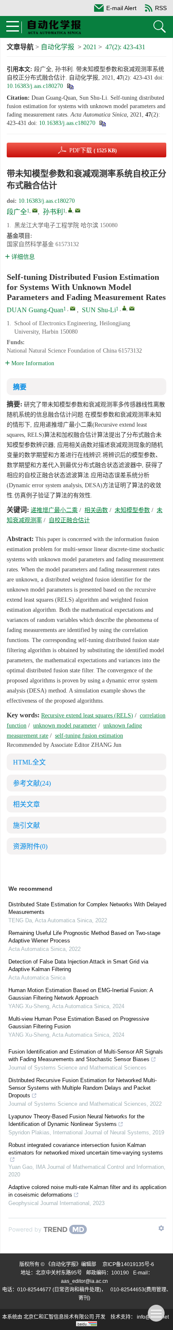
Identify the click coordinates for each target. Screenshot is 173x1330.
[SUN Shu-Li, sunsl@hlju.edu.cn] (124, 308)
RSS (161, 8)
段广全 (17, 211)
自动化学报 (57, 46)
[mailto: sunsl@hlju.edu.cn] (132, 308)
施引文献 (26, 825)
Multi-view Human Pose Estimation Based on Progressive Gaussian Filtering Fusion (78, 1023)
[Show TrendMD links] (161, 1228)
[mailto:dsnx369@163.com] (35, 210)
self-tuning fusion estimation (89, 736)
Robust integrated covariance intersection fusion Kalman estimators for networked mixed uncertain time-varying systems (85, 1149)
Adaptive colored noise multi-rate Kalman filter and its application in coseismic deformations (87, 1191)
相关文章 (26, 804)
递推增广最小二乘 (54, 510)
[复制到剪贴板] (70, 86)
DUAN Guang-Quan (35, 309)
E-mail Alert (121, 8)
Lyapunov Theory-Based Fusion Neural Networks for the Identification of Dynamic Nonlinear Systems (76, 1120)
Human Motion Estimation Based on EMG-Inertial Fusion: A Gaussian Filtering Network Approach (80, 994)
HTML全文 (29, 762)
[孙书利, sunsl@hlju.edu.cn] (70, 209)
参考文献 (32, 783)
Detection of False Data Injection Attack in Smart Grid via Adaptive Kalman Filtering (78, 965)
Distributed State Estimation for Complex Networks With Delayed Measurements (87, 908)
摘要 (19, 386)
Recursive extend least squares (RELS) (87, 715)
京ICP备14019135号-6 (128, 1264)
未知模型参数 (132, 510)
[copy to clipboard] (102, 123)
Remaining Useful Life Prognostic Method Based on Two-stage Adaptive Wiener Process (84, 937)
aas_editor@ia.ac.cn (84, 1281)
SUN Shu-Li (99, 309)
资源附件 (30, 846)
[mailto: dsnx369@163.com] (73, 308)
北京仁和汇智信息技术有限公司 (59, 1317)
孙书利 (53, 211)
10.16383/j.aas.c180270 (35, 86)
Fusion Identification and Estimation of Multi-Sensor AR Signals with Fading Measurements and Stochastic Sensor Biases (85, 1055)
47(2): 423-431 (125, 46)
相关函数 (96, 510)
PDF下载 (93, 150)
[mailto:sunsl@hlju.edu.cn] (78, 210)
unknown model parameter (65, 725)
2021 (90, 46)
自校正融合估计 (69, 520)
